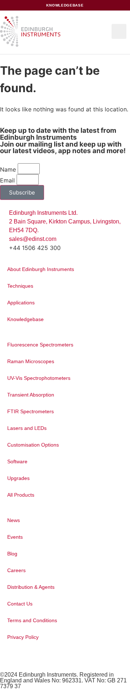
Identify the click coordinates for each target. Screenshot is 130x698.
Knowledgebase (25, 319)
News (13, 520)
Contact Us (19, 604)
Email (7, 180)
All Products (20, 495)
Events (15, 537)
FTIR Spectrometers (30, 411)
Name (8, 169)
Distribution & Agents (31, 587)
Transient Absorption (30, 395)
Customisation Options (33, 445)
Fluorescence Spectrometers (40, 345)
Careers (16, 570)
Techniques (20, 286)
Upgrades (18, 478)
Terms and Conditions (32, 620)
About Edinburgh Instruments (40, 269)
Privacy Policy (23, 637)
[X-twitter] (6, 659)
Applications (21, 302)
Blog (12, 554)
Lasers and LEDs (27, 428)
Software (17, 461)
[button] (119, 31)
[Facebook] (12, 659)
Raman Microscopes (30, 361)
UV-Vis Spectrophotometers (38, 378)
